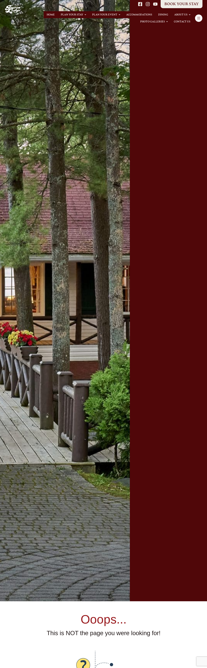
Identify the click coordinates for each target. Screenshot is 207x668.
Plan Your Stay (72, 14)
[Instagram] (147, 4)
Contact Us (182, 21)
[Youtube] (155, 4)
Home (51, 14)
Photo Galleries (152, 21)
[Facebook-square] (140, 4)
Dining (163, 14)
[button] (73, 14)
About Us (180, 14)
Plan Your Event (104, 14)
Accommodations (139, 14)
